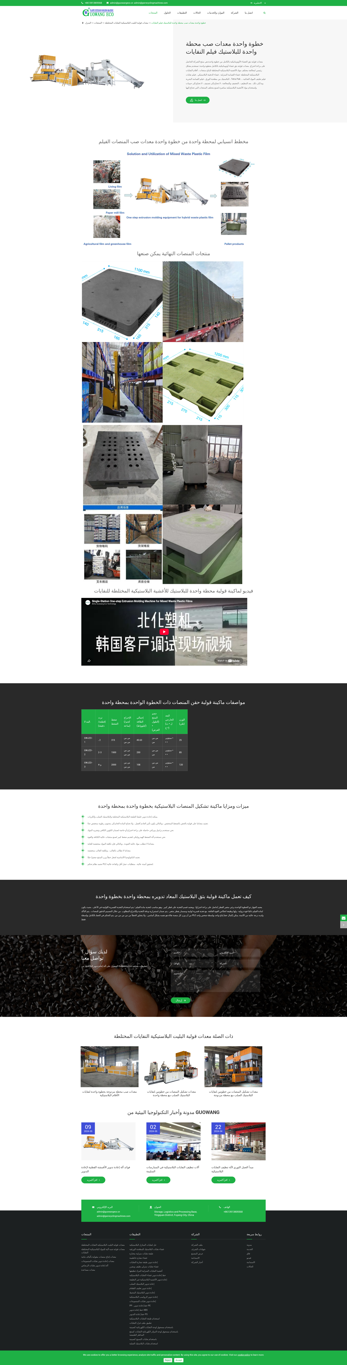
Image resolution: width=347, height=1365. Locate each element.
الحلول (167, 12)
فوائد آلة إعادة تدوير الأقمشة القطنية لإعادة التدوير (105, 1169)
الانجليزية (257, 3)
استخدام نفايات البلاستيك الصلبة (143, 1343)
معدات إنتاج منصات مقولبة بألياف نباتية (98, 1257)
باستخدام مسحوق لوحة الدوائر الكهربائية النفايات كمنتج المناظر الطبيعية (153, 1333)
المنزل (88, 23)
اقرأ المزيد (92, 1179)
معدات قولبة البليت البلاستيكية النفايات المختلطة (126, 23)
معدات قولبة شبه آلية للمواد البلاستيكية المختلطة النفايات (103, 1251)
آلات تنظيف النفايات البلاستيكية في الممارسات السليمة (172, 1169)
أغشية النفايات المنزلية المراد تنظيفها (145, 1271)
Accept (179, 1360)
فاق (248, 1253)
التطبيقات (182, 12)
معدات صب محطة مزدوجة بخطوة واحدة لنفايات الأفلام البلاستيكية (109, 1093)
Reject (168, 1360)
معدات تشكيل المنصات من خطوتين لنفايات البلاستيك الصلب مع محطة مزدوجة (233, 1093)
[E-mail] (343, 918)
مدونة (249, 1245)
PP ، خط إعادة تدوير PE (140, 1305)
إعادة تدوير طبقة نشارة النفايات (143, 1262)
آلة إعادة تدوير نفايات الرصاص (94, 1265)
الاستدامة (195, 1258)
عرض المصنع (197, 1253)
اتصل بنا (249, 12)
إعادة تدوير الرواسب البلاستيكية (143, 1297)
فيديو (249, 1258)
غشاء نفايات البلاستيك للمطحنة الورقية (146, 1249)
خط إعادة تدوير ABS (138, 1310)
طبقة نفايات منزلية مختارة (141, 1253)
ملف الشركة (197, 1245)
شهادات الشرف (198, 1249)
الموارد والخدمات (215, 12)
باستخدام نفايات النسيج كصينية (143, 1339)
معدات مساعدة (88, 1270)
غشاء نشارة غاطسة (138, 1258)
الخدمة (250, 1249)
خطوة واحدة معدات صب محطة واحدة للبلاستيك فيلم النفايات (178, 23)
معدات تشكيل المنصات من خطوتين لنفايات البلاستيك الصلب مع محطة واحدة (171, 1093)
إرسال (179, 1000)
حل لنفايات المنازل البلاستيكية (142, 1245)
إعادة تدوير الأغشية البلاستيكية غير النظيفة (148, 1279)
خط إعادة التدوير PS (138, 1314)
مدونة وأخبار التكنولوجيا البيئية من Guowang (173, 1112)
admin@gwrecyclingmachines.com (151, 3)
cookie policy (244, 1355)
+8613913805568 (93, 3)
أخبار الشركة (197, 1262)
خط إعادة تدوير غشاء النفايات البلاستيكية (147, 1275)
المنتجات (153, 12)
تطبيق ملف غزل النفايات (140, 1323)
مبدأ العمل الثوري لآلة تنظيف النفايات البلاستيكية (232, 1169)
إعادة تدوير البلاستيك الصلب (141, 1284)
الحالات (197, 12)
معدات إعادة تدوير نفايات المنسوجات (97, 1261)
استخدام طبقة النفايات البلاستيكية (144, 1318)
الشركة (234, 12)
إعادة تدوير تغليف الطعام (140, 1288)
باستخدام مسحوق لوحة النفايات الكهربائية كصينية (151, 1327)
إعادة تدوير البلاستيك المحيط (142, 1292)
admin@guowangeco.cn (121, 3)
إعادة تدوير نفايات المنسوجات (142, 1301)
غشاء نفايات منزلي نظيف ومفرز (143, 1266)
